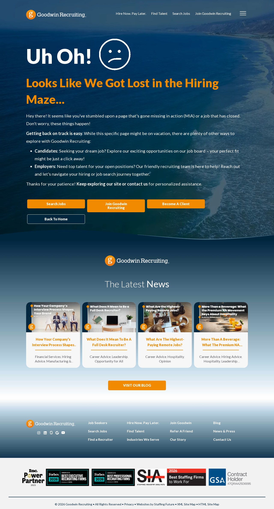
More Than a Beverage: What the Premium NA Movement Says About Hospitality (220, 342)
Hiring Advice (231, 357)
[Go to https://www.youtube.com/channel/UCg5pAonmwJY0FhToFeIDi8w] (63, 433)
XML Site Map (186, 504)
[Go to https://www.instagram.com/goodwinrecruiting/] (39, 433)
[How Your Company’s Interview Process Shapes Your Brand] (53, 317)
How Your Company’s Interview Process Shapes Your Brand (53, 342)
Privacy (129, 504)
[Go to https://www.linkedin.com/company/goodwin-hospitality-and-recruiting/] (45, 433)
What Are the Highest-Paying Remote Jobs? (165, 342)
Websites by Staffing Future (155, 504)
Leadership (120, 357)
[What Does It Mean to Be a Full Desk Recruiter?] (109, 317)
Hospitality (175, 357)
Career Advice (100, 357)
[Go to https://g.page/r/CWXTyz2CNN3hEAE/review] (57, 433)
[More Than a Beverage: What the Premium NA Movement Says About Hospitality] (221, 317)
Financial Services (48, 357)
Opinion (165, 361)
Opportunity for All (109, 361)
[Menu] (243, 13)
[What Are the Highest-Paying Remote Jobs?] (165, 317)
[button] (137, 385)
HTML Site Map (208, 504)
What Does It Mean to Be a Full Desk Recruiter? (109, 342)
